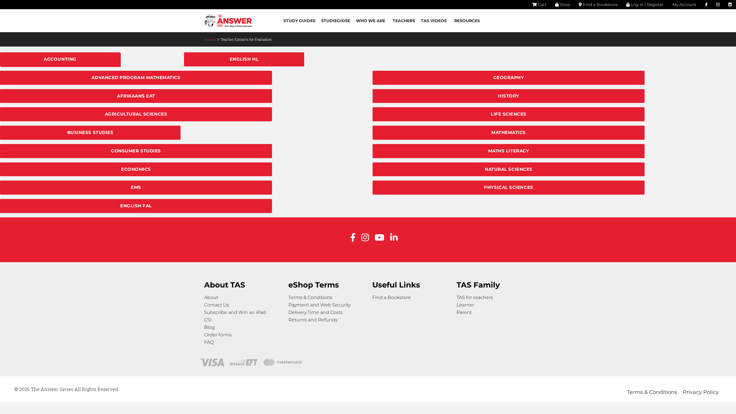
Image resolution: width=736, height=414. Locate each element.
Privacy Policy (701, 392)
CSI (208, 320)
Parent (464, 312)
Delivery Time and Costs (315, 312)
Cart (542, 4)
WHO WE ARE (370, 20)
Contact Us (216, 305)
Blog (209, 327)
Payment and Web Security (319, 305)
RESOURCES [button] (467, 20)
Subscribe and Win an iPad (235, 312)
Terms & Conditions (310, 297)
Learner (465, 305)
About (211, 297)
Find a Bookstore (600, 4)
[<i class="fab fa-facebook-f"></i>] (706, 4)
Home (210, 39)
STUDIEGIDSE (335, 20)
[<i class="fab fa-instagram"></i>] (718, 4)
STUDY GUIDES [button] (299, 20)
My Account (684, 4)
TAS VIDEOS (434, 20)
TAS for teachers (475, 297)
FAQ (209, 342)
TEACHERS (404, 20)
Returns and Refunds (313, 320)
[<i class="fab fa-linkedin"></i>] (730, 4)
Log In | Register (647, 4)
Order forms (218, 335)
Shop (564, 4)
